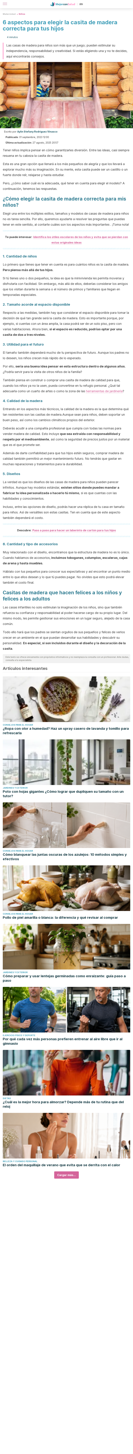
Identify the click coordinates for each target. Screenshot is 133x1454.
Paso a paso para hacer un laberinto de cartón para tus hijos (74, 530)
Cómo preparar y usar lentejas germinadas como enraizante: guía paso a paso (64, 978)
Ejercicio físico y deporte (19, 1035)
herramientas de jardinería (104, 391)
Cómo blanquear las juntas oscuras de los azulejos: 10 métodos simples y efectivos (65, 856)
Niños (22, 14)
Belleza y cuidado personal (20, 1161)
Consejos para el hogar (18, 725)
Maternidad (9, 14)
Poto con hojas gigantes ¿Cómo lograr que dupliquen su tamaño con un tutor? (63, 793)
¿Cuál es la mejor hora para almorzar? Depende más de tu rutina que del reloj (63, 1104)
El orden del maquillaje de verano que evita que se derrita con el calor (61, 1165)
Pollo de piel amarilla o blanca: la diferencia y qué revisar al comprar (60, 917)
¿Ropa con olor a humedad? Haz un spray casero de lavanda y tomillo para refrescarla (66, 730)
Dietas (7, 1098)
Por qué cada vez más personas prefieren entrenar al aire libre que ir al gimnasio (62, 1041)
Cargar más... (66, 1175)
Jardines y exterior (15, 788)
